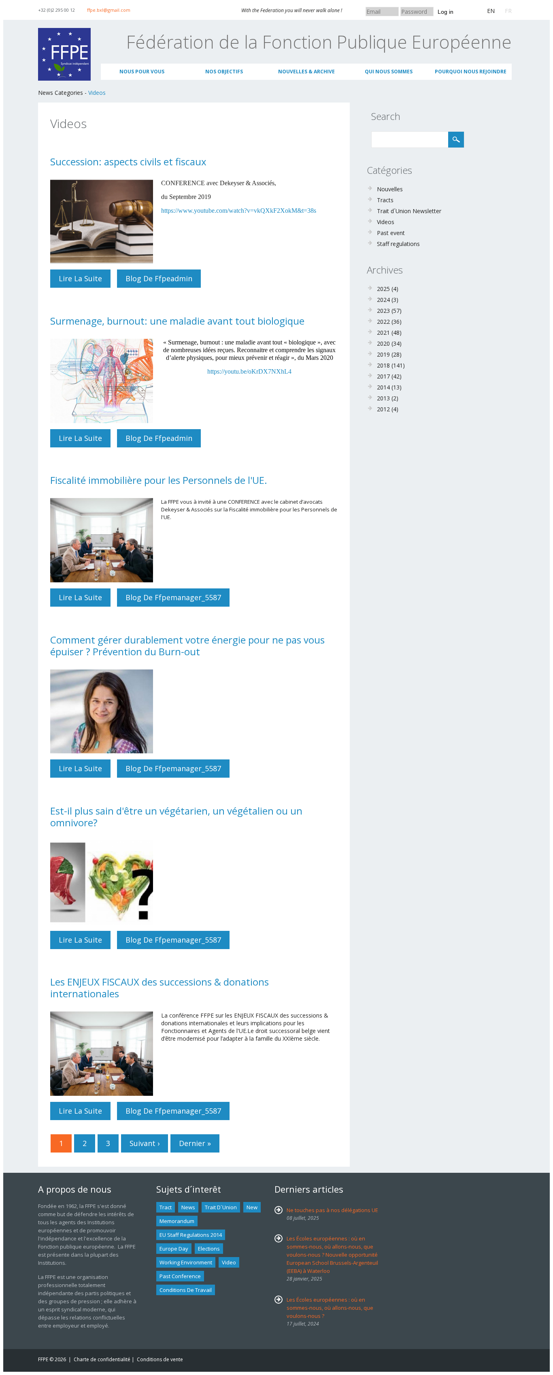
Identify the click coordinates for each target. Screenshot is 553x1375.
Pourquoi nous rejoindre (470, 71)
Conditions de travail (186, 1290)
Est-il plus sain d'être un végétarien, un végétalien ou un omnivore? (176, 816)
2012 (383, 409)
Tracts (385, 200)
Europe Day (174, 1248)
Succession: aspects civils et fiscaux (128, 161)
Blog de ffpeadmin (158, 278)
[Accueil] (64, 32)
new (252, 1207)
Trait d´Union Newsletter (409, 211)
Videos (97, 92)
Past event (391, 233)
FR (508, 11)
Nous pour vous (141, 71)
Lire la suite (85, 278)
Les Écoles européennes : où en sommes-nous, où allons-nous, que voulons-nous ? (330, 1307)
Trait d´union (221, 1207)
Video (229, 1262)
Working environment (186, 1262)
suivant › (145, 1143)
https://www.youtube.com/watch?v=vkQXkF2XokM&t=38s (238, 210)
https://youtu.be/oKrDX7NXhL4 (249, 371)
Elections (209, 1248)
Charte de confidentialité (102, 1359)
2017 (383, 376)
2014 (383, 387)
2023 (383, 310)
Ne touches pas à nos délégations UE (332, 1210)
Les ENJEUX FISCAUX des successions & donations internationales (159, 987)
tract (166, 1207)
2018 (383, 365)
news (188, 1207)
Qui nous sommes (389, 71)
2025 (383, 289)
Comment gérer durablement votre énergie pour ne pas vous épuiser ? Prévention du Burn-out (187, 645)
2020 (383, 343)
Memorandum (177, 1221)
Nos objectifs (224, 71)
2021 (383, 332)
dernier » (195, 1143)
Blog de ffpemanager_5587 (173, 597)
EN (491, 11)
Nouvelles (390, 189)
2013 (383, 398)
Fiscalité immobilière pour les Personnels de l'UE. (158, 480)
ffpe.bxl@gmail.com (108, 10)
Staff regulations (398, 244)
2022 (383, 321)
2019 (383, 354)
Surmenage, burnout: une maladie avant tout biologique (177, 320)
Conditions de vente (160, 1359)
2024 (383, 300)
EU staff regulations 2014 (191, 1234)
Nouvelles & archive (306, 71)
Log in (445, 12)
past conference (180, 1276)
